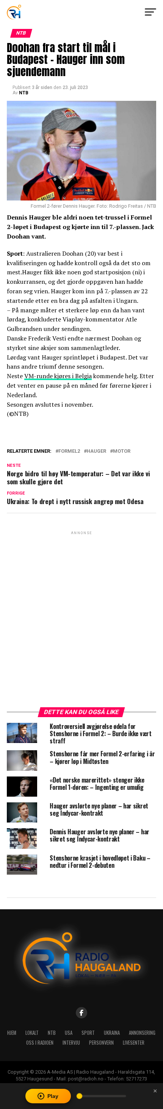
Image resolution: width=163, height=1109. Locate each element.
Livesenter (133, 1042)
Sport (88, 1032)
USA (68, 1032)
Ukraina (112, 1032)
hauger (96, 451)
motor (121, 451)
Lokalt (32, 1032)
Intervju (71, 1042)
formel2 (69, 451)
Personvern (101, 1042)
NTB (23, 92)
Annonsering (142, 1032)
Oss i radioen (39, 1042)
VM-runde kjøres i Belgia (58, 376)
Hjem (11, 1032)
